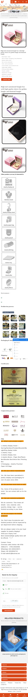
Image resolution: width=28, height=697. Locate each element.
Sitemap (10, 691)
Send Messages (8, 610)
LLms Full (19, 691)
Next (26, 640)
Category (8, 13)
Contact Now (6, 79)
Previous (2, 640)
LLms (14, 691)
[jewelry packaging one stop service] (14, 8)
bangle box (19, 13)
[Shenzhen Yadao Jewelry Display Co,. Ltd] (2, 2)
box (13, 559)
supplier (3, 561)
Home (4, 13)
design (8, 561)
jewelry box (19, 559)
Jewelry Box (13, 13)
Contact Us (3, 684)
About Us (3, 682)
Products (10, 682)
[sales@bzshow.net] (2, 569)
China (9, 559)
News (24, 682)
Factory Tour (18, 682)
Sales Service (17, 342)
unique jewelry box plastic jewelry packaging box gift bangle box (14, 654)
